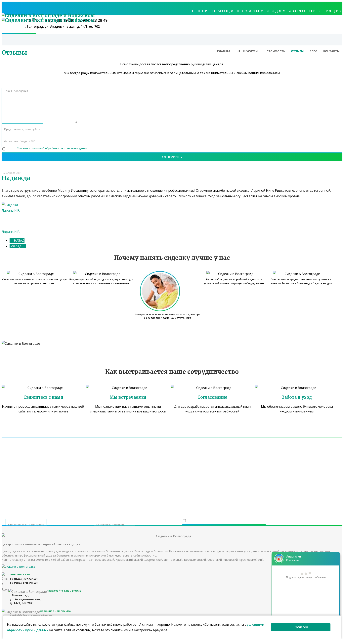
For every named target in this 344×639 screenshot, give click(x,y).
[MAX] (178, 490)
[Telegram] (168, 490)
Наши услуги (247, 51)
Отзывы (297, 51)
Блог (313, 51)
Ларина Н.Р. (11, 232)
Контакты (331, 51)
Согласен (301, 627)
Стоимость (276, 51)
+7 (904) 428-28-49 (202, 475)
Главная (224, 51)
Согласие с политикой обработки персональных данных (53, 148)
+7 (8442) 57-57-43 (141, 475)
